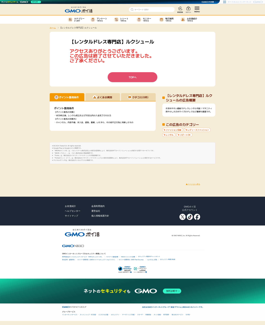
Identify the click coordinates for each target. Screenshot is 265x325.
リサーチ (140, 314)
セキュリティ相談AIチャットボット (149, 256)
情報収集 (148, 314)
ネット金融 (157, 314)
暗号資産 (166, 314)
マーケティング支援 (128, 314)
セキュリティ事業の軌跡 (167, 259)
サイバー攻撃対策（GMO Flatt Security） (132, 259)
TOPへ (133, 77)
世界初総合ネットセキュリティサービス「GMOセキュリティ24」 (82, 257)
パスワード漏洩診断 (112, 257)
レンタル (169, 134)
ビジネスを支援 (103, 314)
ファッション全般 (173, 129)
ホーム (53, 27)
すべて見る (188, 111)
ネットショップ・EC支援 (88, 314)
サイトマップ (71, 215)
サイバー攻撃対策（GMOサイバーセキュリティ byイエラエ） (96, 259)
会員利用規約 (98, 206)
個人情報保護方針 (100, 215)
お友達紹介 (70, 206)
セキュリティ (115, 314)
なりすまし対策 (152, 259)
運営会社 (95, 210)
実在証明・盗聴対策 (68, 259)
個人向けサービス (177, 314)
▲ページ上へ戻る (193, 184)
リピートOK (185, 134)
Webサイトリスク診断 (128, 257)
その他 (188, 314)
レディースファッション (198, 129)
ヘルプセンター (72, 210)
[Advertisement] (50, 170)
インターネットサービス (69, 314)
